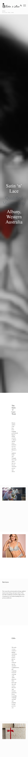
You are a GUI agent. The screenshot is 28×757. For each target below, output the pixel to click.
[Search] (20, 5)
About (3, 11)
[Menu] (24, 5)
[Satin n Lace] (11, 5)
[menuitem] (20, 5)
